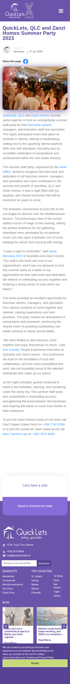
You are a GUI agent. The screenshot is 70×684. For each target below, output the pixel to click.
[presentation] (5, 626)
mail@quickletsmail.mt (18, 555)
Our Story (8, 588)
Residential (8, 576)
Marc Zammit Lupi (15, 434)
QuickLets (19, 51)
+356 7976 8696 (43, 434)
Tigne (57, 592)
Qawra (57, 596)
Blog (6, 602)
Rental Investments (13, 584)
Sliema (35, 588)
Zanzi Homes (40, 115)
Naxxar (35, 584)
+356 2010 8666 (15, 551)
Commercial (9, 580)
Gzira (56, 580)
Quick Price (8, 593)
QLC (21, 115)
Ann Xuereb (11, 349)
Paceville (36, 593)
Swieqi (35, 580)
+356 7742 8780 (53, 424)
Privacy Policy (46, 657)
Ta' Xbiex (58, 576)
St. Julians (36, 576)
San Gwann (57, 586)
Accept (35, 663)
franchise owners (39, 125)
